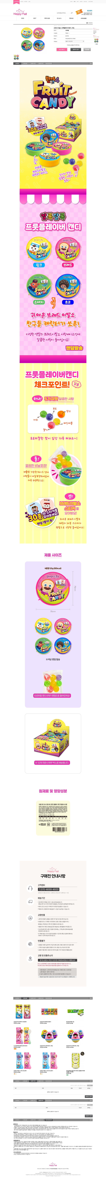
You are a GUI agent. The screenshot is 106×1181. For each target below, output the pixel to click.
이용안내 (43, 1168)
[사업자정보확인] (67, 1173)
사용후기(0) (33, 63)
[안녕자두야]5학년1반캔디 (45, 1021)
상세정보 (17, 63)
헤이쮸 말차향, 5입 (70, 1021)
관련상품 (25, 63)
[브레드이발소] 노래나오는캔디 (20, 1070)
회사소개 (39, 1168)
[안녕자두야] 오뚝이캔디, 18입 (46, 1045)
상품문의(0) (40, 63)
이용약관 (47, 1168)
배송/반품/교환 (49, 63)
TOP (91, 63)
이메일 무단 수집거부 (62, 1168)
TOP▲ (67, 1168)
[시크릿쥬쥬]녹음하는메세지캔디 (20, 1045)
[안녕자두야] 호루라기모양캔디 (20, 1021)
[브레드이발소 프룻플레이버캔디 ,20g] (96, 40)
